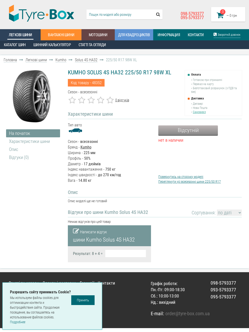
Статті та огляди (92, 45)
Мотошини (98, 35)
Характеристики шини (29, 141)
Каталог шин (15, 45)
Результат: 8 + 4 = (88, 253)
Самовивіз (199, 112)
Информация (169, 35)
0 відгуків (122, 100)
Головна (10, 60)
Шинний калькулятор (52, 45)
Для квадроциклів (134, 35)
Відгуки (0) (19, 157)
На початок (19, 133)
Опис (13, 149)
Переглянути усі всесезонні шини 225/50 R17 (189, 181)
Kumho (60, 60)
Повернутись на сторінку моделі (180, 177)
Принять (83, 300)
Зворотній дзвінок (228, 34)
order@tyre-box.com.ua (187, 313)
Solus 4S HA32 (86, 60)
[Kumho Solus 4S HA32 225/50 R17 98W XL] (32, 96)
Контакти (196, 35)
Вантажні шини (61, 35)
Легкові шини (20, 35)
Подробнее (17, 322)
